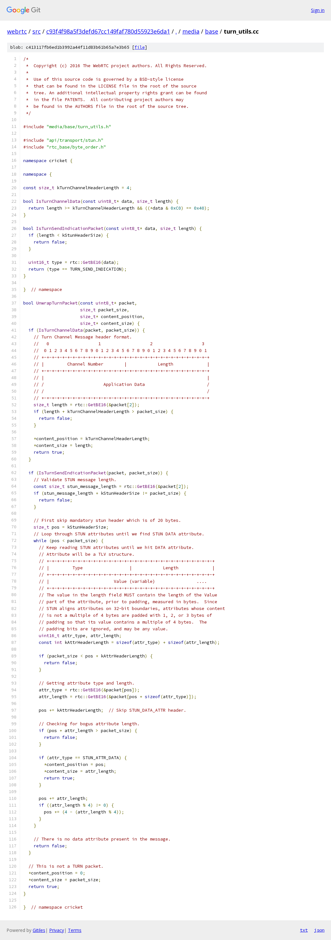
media (190, 31)
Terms (74, 930)
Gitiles (39, 930)
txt (304, 930)
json (319, 930)
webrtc (17, 31)
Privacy (56, 930)
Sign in (318, 10)
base (211, 31)
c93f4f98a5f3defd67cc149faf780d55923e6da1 (108, 31)
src (36, 31)
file (139, 47)
